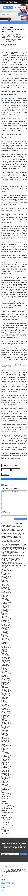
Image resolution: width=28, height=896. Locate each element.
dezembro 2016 (6, 709)
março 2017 (5, 705)
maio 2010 (4, 792)
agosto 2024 (5, 594)
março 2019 (5, 672)
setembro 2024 (6, 592)
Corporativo (5, 803)
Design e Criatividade (7, 807)
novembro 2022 (6, 623)
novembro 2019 (6, 661)
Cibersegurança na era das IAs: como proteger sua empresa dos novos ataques (12, 530)
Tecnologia (4, 824)
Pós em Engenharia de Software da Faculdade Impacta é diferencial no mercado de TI (13, 550)
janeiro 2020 (5, 659)
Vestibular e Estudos (7, 826)
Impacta (4, 815)
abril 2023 (4, 616)
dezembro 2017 (6, 693)
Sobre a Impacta (5, 891)
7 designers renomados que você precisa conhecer (13, 564)
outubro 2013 (5, 760)
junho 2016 (4, 718)
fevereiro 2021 (6, 641)
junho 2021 (4, 635)
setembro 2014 (6, 745)
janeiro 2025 (5, 587)
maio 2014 (4, 751)
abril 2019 (4, 671)
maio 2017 (4, 703)
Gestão (3, 810)
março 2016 (5, 722)
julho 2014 (4, 748)
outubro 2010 (5, 788)
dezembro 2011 (6, 777)
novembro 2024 (6, 590)
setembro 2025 (6, 576)
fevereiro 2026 (6, 570)
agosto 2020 (5, 649)
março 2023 (5, 617)
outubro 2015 (5, 729)
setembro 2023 (6, 609)
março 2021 (5, 639)
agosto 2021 (5, 632)
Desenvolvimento (6, 805)
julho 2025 (4, 579)
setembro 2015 (6, 730)
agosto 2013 (5, 762)
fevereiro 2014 (6, 755)
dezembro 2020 (6, 643)
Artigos (3, 880)
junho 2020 (4, 652)
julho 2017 (4, 700)
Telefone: (3, 511)
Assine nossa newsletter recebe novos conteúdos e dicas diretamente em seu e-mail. (14, 847)
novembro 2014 (6, 743)
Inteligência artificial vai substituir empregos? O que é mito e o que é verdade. (12, 537)
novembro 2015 (6, 727)
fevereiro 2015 (6, 738)
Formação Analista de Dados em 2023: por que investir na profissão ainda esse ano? (13, 546)
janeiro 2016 (5, 725)
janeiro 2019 (5, 675)
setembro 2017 (6, 697)
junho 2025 (4, 580)
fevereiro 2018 (6, 690)
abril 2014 (4, 752)
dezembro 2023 (6, 605)
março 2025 (5, 584)
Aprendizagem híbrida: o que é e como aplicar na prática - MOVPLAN (13, 553)
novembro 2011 (6, 778)
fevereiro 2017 (6, 707)
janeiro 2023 (5, 620)
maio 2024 (4, 598)
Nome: (2, 503)
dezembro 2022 (6, 621)
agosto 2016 (5, 715)
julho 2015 (4, 732)
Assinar (23, 854)
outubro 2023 (5, 608)
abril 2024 (4, 599)
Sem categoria (5, 822)
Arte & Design (5, 800)
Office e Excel (5, 819)
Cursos (3, 890)
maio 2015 (4, 734)
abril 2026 (4, 568)
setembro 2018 (6, 681)
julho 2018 (4, 683)
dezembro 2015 (6, 726)
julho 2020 (4, 650)
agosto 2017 (5, 698)
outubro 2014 (5, 744)
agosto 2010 (5, 789)
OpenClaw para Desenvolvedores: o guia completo (12, 527)
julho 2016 (4, 716)
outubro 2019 (5, 663)
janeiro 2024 (5, 603)
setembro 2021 (6, 631)
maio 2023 (4, 614)
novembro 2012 (6, 770)
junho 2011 (4, 782)
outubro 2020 (5, 646)
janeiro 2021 (5, 642)
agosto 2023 (5, 610)
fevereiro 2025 (6, 585)
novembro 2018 (6, 678)
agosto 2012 (5, 773)
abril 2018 (4, 687)
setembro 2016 (6, 714)
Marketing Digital (6, 817)
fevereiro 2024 (6, 602)
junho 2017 (4, 701)
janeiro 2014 (5, 756)
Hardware (4, 814)
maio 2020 (4, 653)
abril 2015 (4, 736)
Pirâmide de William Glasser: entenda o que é (13, 556)
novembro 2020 (6, 645)
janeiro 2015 (5, 740)
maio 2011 (4, 784)
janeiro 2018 (5, 692)
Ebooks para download (7, 882)
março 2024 (5, 601)
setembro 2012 (6, 771)
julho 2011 (4, 781)
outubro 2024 (5, 591)
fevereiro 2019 (6, 674)
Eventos (3, 889)
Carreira (4, 801)
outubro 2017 (5, 696)
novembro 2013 (6, 759)
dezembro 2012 (6, 769)
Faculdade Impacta (7, 808)
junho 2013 (4, 765)
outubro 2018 (5, 679)
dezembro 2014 (6, 741)
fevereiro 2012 (6, 774)
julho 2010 (4, 791)
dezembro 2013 (6, 758)
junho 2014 (4, 749)
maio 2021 (4, 636)
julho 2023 (4, 612)
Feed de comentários (8, 832)
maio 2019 (4, 669)
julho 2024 (4, 595)
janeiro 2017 (5, 708)
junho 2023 (4, 613)
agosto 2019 (5, 665)
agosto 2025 (5, 577)
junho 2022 (4, 628)
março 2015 (5, 737)
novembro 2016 (6, 711)
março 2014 (5, 754)
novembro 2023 (6, 606)
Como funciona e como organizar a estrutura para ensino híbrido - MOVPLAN (12, 559)
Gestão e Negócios (7, 812)
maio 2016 (4, 719)
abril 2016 (4, 721)
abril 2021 (4, 638)
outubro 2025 (5, 574)
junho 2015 (4, 733)
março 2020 (5, 656)
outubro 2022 (5, 624)
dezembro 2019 (6, 660)
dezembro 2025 (6, 573)
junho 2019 (4, 668)
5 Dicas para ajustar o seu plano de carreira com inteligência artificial (12, 540)
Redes (3, 821)
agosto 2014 (5, 747)
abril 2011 (4, 785)
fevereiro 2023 (6, 619)
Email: (2, 507)
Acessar (3, 829)
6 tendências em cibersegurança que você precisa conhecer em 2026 (12, 534)
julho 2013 (4, 763)
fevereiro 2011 (6, 787)
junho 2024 (4, 597)
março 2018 (5, 689)
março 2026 (5, 569)
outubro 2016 (5, 712)
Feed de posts (5, 830)
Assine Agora (22, 14)
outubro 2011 (5, 780)
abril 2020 (4, 654)
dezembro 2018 (6, 676)
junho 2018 (4, 685)
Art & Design (5, 798)
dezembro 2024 (6, 588)
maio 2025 (4, 581)
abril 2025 (4, 583)
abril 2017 (4, 704)
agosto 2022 (5, 627)
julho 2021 (4, 634)
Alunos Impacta (6, 796)
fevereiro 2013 (6, 766)
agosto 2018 (5, 682)
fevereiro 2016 (6, 723)
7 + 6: (2, 514)
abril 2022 (4, 630)
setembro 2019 (6, 664)
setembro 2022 (6, 625)
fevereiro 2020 (6, 657)
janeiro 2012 (5, 776)
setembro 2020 (6, 647)
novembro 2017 (6, 694)
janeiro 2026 (5, 572)
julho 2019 (4, 667)
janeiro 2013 (5, 767)
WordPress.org (6, 833)
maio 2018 (4, 686)
